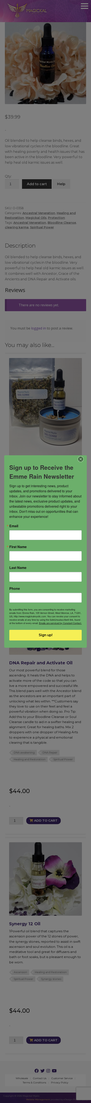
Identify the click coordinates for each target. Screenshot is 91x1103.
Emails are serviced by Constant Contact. (60, 623)
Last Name (17, 567)
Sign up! (45, 635)
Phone (14, 588)
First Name (18, 547)
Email (13, 526)
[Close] (80, 459)
